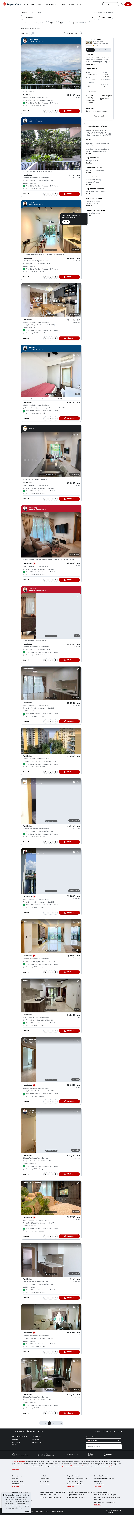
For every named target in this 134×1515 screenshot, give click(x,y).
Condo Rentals (99, 1484)
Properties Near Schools (75, 1497)
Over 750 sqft (90, 191)
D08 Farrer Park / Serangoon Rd (104, 1502)
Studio (88, 161)
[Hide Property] (74, 47)
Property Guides (17, 1481)
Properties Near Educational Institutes (80, 1492)
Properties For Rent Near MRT (49, 1497)
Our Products (16, 1442)
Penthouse (96, 213)
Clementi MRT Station (92, 203)
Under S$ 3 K (100, 170)
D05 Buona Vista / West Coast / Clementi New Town (107, 1498)
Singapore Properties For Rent (104, 1478)
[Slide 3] (49, 86)
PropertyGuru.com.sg (18, 1461)
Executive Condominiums (84, 1466)
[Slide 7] (56, 394)
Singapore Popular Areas (103, 1492)
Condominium (93, 135)
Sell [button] (39, 4)
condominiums (56, 1466)
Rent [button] (32, 4)
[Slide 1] (46, 314)
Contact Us (36, 1437)
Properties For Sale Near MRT (49, 1495)
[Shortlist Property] (78, 47)
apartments (65, 1466)
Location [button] (99, 50)
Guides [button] (71, 4)
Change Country (92, 1437)
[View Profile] (33, 40)
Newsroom (35, 1439)
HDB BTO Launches (18, 1484)
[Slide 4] (51, 86)
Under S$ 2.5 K (90, 170)
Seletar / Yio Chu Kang (93, 180)
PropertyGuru (17, 1476)
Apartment (101, 135)
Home (23, 12)
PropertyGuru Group (19, 1437)
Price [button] (107, 50)
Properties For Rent (101, 1476)
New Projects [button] (50, 4)
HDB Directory (44, 1481)
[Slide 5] (53, 86)
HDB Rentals (98, 1481)
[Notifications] (122, 4)
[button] (91, 65)
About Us (15, 1439)
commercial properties (107, 1466)
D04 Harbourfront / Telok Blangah (105, 1495)
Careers (14, 1445)
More (79, 4)
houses (94, 1466)
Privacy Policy (24, 1501)
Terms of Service (33, 1511)
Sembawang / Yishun (92, 182)
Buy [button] (25, 4)
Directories (43, 1476)
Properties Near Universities (76, 1495)
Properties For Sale (73, 1476)
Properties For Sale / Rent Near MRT (52, 1492)
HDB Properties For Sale (75, 1481)
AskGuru (15, 1478)
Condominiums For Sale (75, 1484)
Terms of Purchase (57, 1511)
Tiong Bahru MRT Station (93, 201)
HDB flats (72, 1466)
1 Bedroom (94, 161)
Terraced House (100, 137)
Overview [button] (90, 50)
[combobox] (58, 17)
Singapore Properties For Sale (77, 1478)
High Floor (89, 213)
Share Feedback (37, 1442)
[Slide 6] (54, 314)
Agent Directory (45, 1484)
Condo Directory (45, 1478)
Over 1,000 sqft (99, 191)
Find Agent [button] (63, 4)
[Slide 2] (47, 86)
